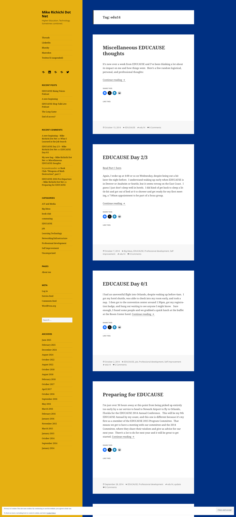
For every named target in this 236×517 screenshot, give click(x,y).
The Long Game (49, 111)
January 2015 (48, 433)
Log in (45, 291)
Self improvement (50, 248)
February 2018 (49, 379)
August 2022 (47, 364)
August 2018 (47, 374)
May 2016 (46, 404)
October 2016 (48, 394)
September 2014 (49, 443)
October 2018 (48, 369)
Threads (46, 37)
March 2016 (47, 408)
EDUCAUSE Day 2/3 (125, 157)
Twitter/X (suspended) (52, 57)
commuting (47, 218)
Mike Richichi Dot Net (56, 14)
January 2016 (48, 418)
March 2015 (47, 428)
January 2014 (48, 448)
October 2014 (48, 438)
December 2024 (49, 349)
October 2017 (48, 384)
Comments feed (49, 301)
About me (46, 272)
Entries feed (47, 296)
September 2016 (49, 399)
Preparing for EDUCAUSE (54, 185)
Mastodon (46, 52)
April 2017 (47, 389)
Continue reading (114, 79)
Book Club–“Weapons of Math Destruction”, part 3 (53, 171)
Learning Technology (52, 233)
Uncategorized (49, 253)
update (177, 484)
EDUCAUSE (47, 223)
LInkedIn (46, 42)
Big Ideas (46, 208)
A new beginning (50, 99)
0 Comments (155, 127)
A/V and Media (49, 204)
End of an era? (48, 116)
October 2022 (48, 359)
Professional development (54, 243)
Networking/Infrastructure (54, 238)
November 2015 (49, 423)
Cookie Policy (51, 513)
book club (46, 213)
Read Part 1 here (112, 168)
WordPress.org (49, 306)
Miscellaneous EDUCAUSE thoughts (134, 50)
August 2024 (47, 354)
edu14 (142, 127)
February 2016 (49, 413)
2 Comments (121, 364)
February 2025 (49, 345)
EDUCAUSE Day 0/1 (125, 283)
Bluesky (45, 47)
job (43, 228)
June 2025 (46, 340)
